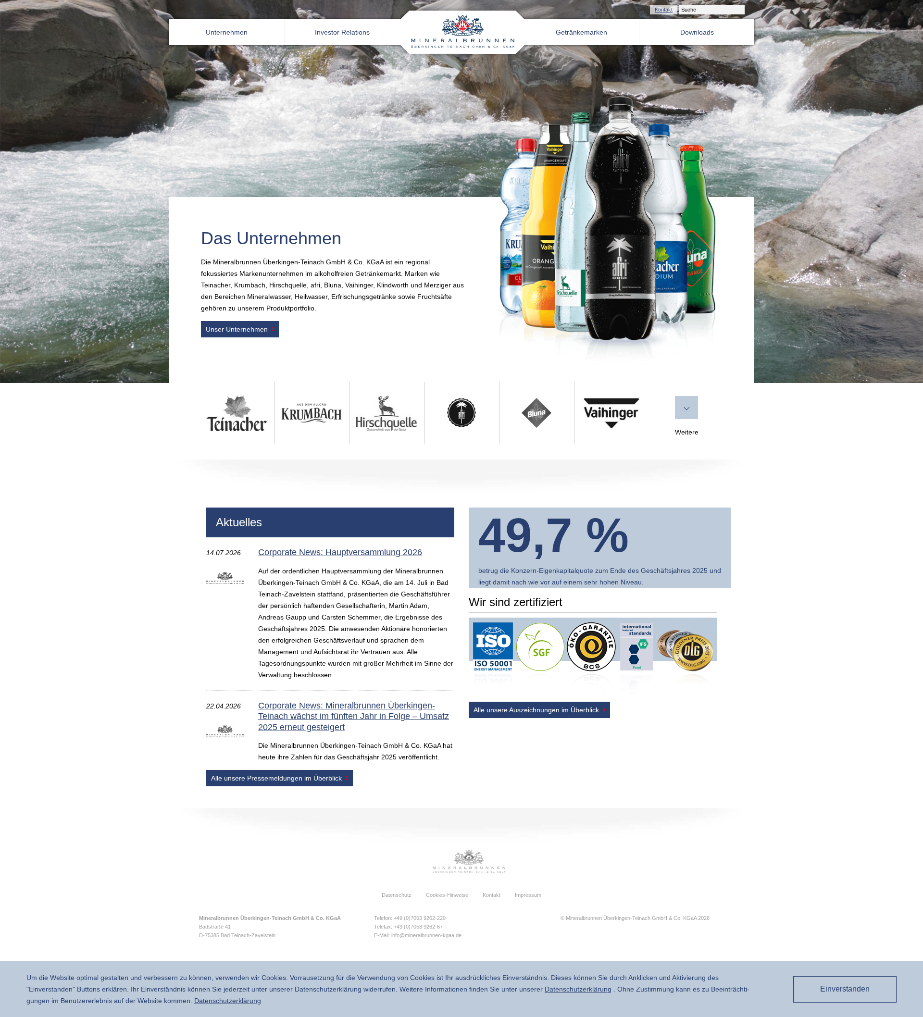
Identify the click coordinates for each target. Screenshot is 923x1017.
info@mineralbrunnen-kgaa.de (426, 935)
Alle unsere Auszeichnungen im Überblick (536, 710)
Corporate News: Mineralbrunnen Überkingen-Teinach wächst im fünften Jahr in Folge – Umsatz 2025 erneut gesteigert (353, 716)
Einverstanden (845, 989)
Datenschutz (397, 895)
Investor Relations (342, 32)
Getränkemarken (581, 32)
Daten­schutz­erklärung (578, 989)
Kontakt (664, 9)
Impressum (528, 895)
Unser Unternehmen (237, 329)
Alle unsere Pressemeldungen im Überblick (276, 778)
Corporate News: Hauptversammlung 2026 (340, 552)
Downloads (697, 32)
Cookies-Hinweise (447, 895)
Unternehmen (227, 32)
